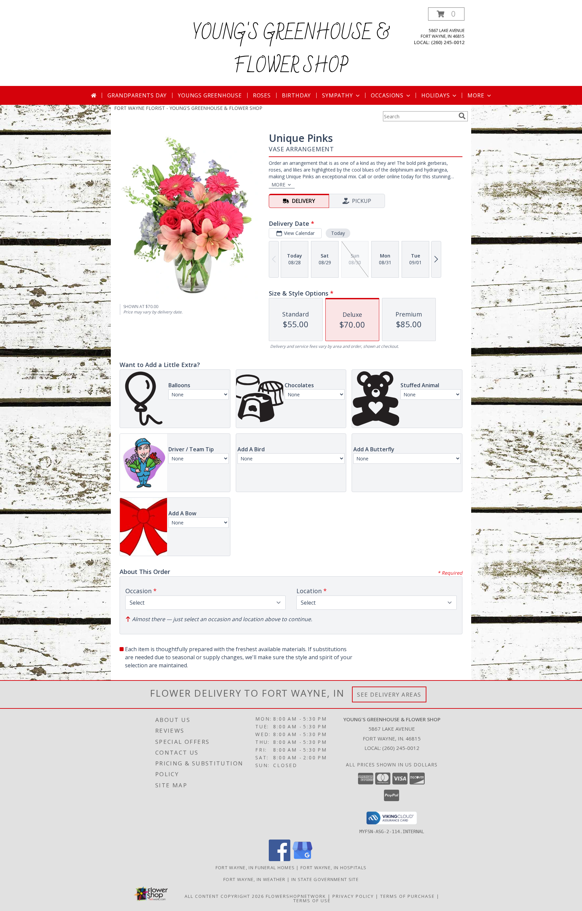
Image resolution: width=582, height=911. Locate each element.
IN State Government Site (325, 879)
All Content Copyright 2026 (224, 896)
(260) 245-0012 (447, 42)
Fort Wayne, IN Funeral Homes (255, 867)
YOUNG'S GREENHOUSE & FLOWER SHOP (291, 50)
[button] (446, 14)
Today (338, 233)
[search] (462, 116)
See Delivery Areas (389, 694)
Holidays (435, 95)
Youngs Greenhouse (210, 95)
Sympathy (337, 95)
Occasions (387, 95)
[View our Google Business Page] (302, 859)
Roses (262, 95)
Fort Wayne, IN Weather (254, 879)
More (475, 95)
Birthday (296, 95)
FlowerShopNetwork (296, 896)
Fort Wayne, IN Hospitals (333, 867)
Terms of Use (312, 901)
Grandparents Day (137, 95)
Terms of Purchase (407, 896)
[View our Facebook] (279, 859)
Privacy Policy (353, 896)
